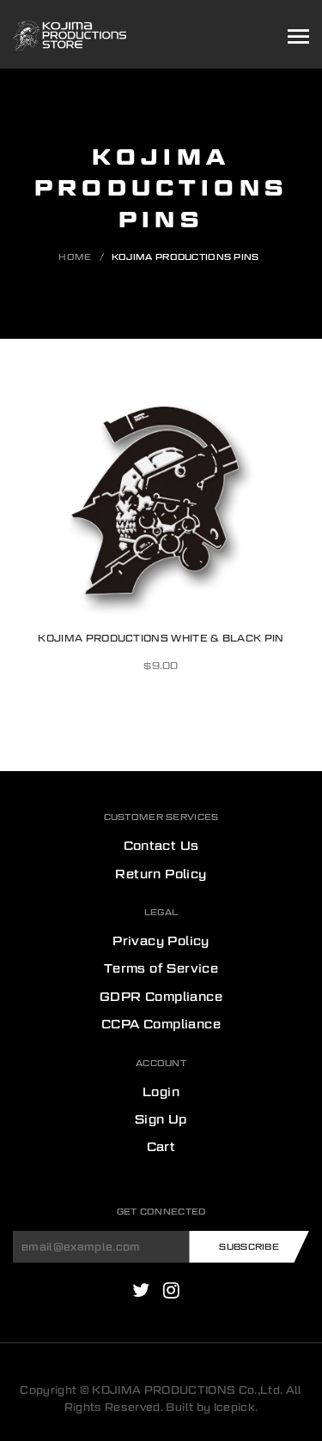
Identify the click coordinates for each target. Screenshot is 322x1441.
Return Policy (160, 874)
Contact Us (161, 846)
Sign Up (161, 1119)
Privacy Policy (161, 941)
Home (74, 256)
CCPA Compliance (161, 1024)
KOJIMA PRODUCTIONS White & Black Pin (160, 637)
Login (161, 1092)
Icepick (234, 1407)
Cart (161, 1147)
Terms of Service (161, 968)
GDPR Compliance (161, 997)
